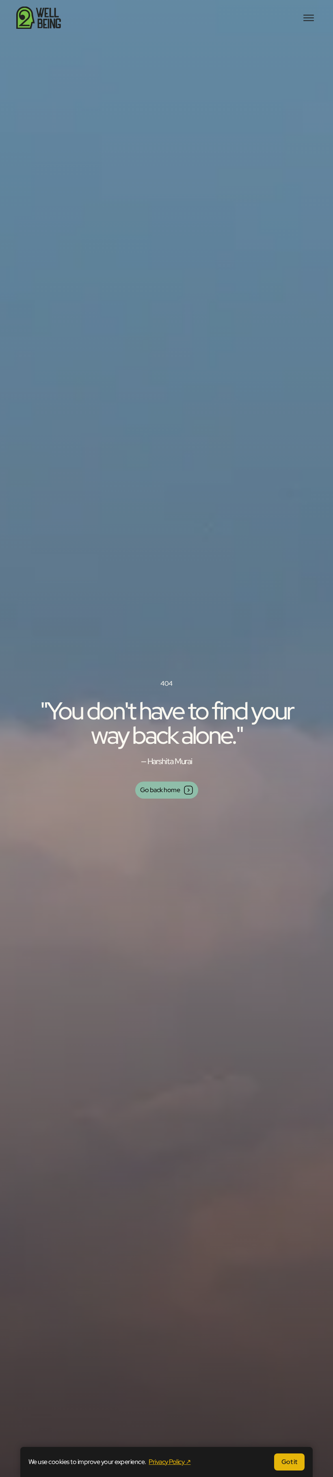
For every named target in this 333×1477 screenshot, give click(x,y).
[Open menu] (309, 18)
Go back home (160, 790)
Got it (289, 1462)
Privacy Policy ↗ (169, 1462)
